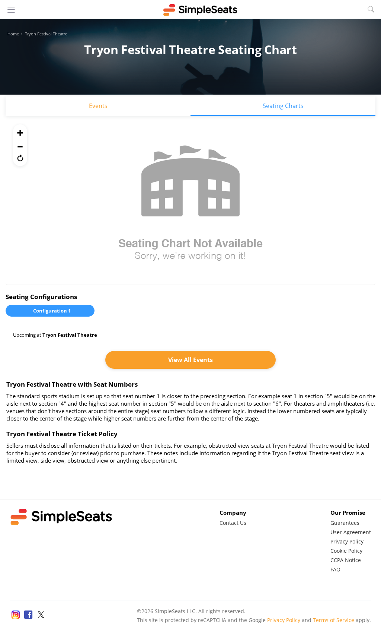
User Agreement (350, 532)
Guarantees (344, 522)
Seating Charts (283, 106)
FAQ (335, 569)
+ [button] (20, 132)
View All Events (190, 360)
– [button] (20, 145)
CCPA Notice (345, 560)
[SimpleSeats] (190, 10)
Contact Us (233, 522)
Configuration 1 (52, 310)
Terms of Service (333, 620)
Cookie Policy (346, 550)
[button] (20, 158)
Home (13, 34)
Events (98, 106)
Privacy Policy (347, 541)
